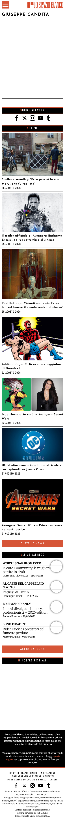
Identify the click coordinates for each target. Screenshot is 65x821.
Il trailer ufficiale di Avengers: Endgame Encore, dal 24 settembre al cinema (32, 237)
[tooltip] (16, 118)
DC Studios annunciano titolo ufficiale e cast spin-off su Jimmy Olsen (32, 467)
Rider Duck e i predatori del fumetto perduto (23, 631)
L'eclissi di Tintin (16, 592)
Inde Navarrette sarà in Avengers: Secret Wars (32, 416)
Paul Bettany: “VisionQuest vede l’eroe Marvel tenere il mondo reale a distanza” (32, 305)
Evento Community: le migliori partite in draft (26, 570)
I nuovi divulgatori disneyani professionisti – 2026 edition (25, 611)
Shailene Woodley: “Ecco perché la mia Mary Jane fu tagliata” (30, 181)
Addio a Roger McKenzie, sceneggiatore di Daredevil (32, 366)
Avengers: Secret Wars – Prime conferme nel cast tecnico (32, 527)
